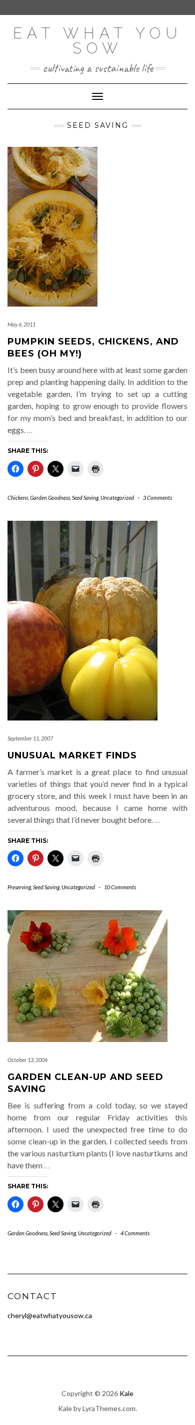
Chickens (18, 497)
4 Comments (135, 1233)
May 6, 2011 (22, 324)
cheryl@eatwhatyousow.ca (50, 1315)
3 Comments (157, 497)
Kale (127, 1393)
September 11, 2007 (30, 738)
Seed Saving (85, 497)
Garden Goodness (50, 497)
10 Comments (120, 887)
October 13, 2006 (28, 1060)
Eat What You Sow (97, 40)
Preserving (19, 887)
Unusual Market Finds (72, 755)
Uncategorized (117, 497)
